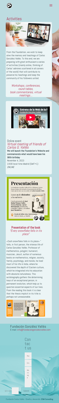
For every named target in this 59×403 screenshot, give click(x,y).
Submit (26, 390)
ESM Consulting (47, 399)
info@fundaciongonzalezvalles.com (33, 329)
